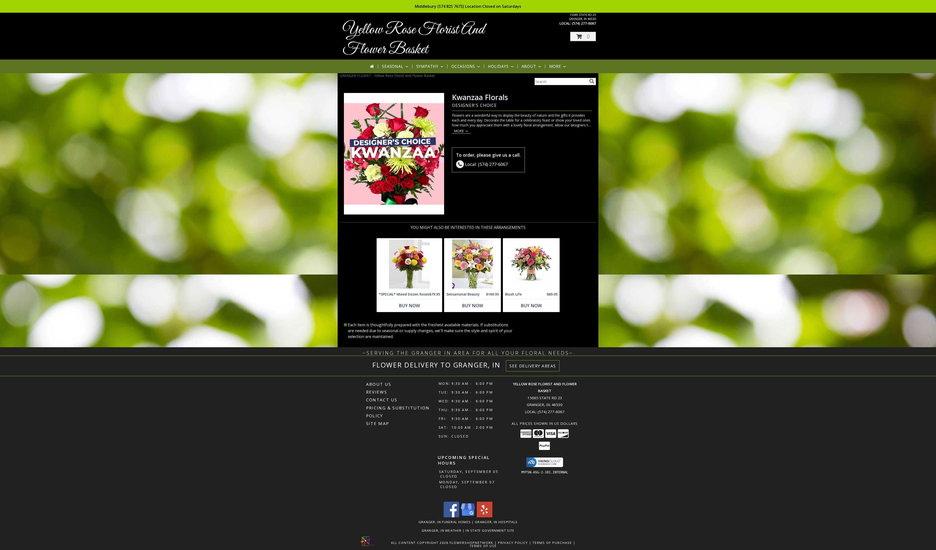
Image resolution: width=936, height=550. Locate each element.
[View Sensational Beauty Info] (472, 264)
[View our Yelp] (484, 516)
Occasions (463, 66)
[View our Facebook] (451, 516)
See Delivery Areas (532, 366)
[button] (583, 36)
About (529, 66)
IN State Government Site (490, 530)
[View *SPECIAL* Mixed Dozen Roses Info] (409, 264)
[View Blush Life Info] (531, 264)
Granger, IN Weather (442, 530)
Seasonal (392, 66)
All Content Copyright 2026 (419, 542)
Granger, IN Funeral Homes (445, 522)
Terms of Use (483, 546)
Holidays (498, 66)
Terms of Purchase (552, 542)
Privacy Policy (513, 542)
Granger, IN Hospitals (496, 522)
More (555, 66)
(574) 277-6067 (584, 23)
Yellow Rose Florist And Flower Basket (413, 40)
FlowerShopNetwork (471, 542)
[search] (592, 81)
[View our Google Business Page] (468, 516)
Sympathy (427, 66)
